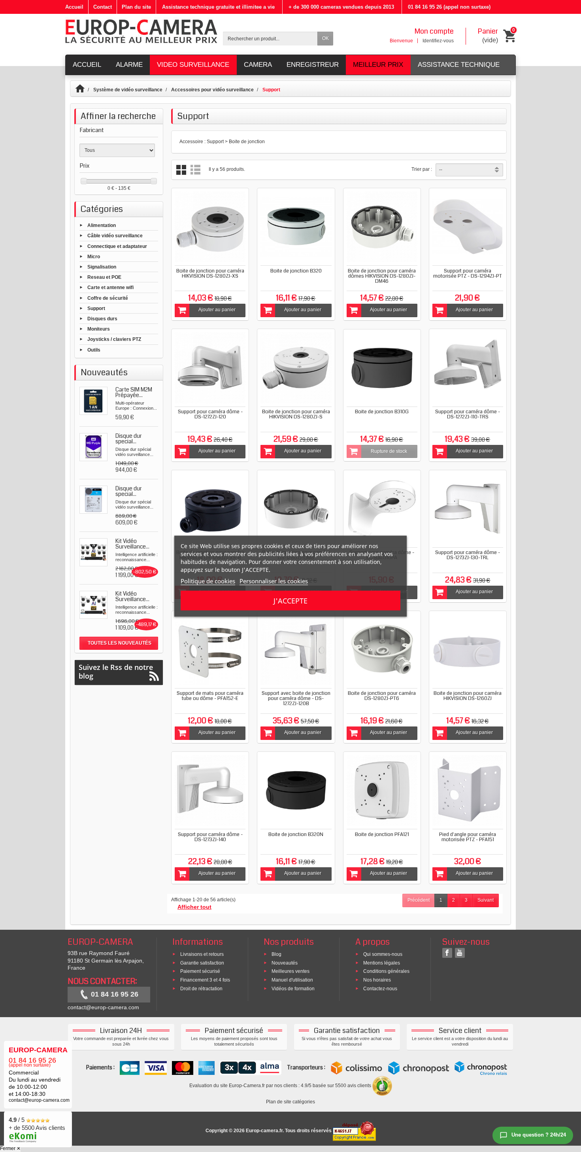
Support (96, 308)
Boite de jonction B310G (382, 411)
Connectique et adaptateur (117, 246)
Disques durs (102, 319)
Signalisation (101, 267)
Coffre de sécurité (107, 298)
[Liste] (195, 169)
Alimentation (101, 225)
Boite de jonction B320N (295, 834)
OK (325, 38)
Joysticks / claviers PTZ (114, 339)
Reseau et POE (104, 277)
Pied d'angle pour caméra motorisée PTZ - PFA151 (467, 837)
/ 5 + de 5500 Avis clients (37, 1123)
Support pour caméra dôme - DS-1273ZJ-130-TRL (467, 555)
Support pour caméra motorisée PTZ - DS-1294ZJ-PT (467, 273)
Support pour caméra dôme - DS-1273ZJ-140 (210, 837)
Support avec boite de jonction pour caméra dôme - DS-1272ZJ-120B (296, 698)
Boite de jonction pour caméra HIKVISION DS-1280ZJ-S (296, 414)
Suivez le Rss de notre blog (116, 671)
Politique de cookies (208, 581)
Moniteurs (98, 329)
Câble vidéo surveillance (115, 235)
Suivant (485, 900)
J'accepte (290, 600)
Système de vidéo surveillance (127, 90)
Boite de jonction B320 (296, 270)
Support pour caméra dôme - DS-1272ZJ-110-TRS (467, 414)
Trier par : (421, 169)
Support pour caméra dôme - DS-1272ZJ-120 (210, 414)
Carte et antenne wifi (110, 287)
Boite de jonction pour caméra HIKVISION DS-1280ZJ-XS (210, 273)
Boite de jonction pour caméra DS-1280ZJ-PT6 (382, 696)
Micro (93, 256)
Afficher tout (194, 907)
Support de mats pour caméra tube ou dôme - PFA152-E (210, 696)
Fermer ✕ (10, 1148)
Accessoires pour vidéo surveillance (212, 90)
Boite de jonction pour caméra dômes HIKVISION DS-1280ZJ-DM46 (382, 276)
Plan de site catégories (290, 1102)
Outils (93, 349)
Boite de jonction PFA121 (382, 834)
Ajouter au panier (217, 309)
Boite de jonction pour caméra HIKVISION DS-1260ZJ (468, 696)
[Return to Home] (83, 90)
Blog (276, 954)
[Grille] (181, 169)
